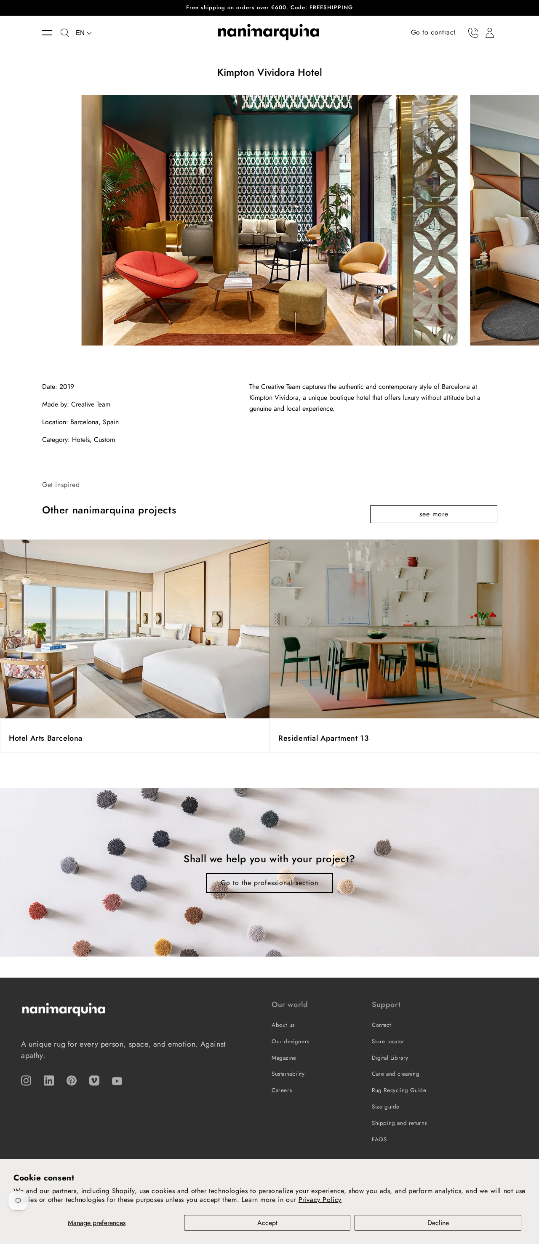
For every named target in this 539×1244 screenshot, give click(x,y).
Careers (282, 1090)
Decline (438, 1223)
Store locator (388, 1041)
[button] (51, 33)
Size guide (386, 1107)
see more (433, 514)
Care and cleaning (395, 1074)
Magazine (284, 1058)
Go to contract (433, 32)
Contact (381, 1025)
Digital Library (390, 1058)
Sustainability (288, 1074)
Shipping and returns (399, 1123)
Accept (267, 1223)
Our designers (291, 1041)
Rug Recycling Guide (399, 1090)
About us (283, 1025)
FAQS (379, 1139)
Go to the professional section (269, 883)
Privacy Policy (320, 1199)
